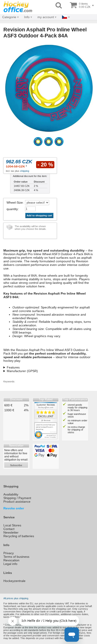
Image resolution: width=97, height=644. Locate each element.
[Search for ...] (58, 5)
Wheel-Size (15, 202)
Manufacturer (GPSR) (22, 371)
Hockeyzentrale (14, 581)
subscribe (16, 465)
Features (13, 367)
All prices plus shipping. (16, 598)
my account (45, 17)
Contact (8, 529)
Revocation (11, 560)
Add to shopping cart (39, 215)
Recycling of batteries (18, 536)
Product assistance (16, 501)
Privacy (8, 553)
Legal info (10, 564)
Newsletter (10, 532)
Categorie (9, 17)
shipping (24, 171)
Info (27, 17)
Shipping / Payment (17, 498)
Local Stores (12, 525)
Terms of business (16, 556)
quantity (12, 209)
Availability (10, 494)
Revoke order (13, 508)
